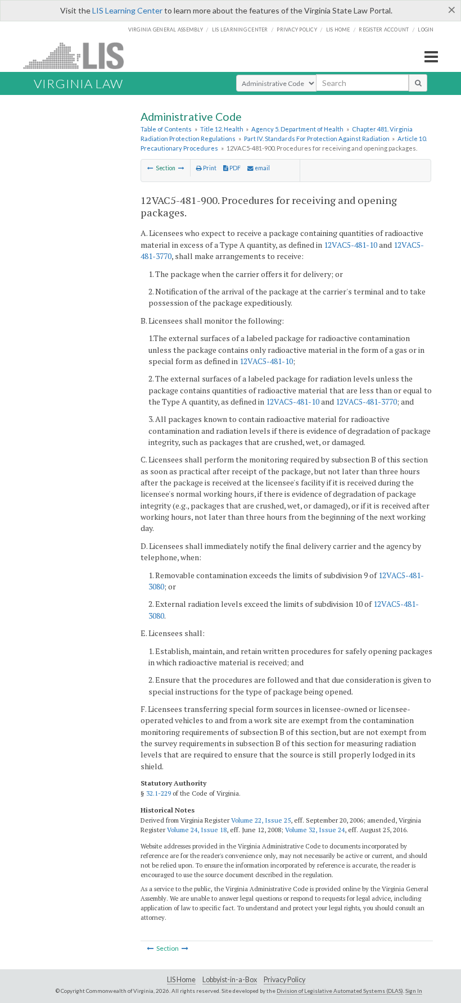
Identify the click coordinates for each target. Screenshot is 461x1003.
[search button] (418, 82)
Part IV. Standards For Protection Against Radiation (317, 138)
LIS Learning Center (127, 10)
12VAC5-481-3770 (366, 401)
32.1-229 (158, 793)
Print (209, 168)
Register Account (384, 29)
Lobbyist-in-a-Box (229, 979)
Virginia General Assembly (165, 29)
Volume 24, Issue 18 (197, 829)
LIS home (338, 29)
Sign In (413, 990)
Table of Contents (166, 129)
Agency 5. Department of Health (297, 129)
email (262, 168)
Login (425, 29)
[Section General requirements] (181, 168)
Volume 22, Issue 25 (261, 820)
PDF (234, 168)
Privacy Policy (297, 29)
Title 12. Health (221, 129)
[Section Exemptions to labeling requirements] (150, 168)
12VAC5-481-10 (350, 244)
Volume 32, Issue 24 (315, 829)
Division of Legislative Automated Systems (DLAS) (340, 990)
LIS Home (181, 979)
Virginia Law (78, 83)
